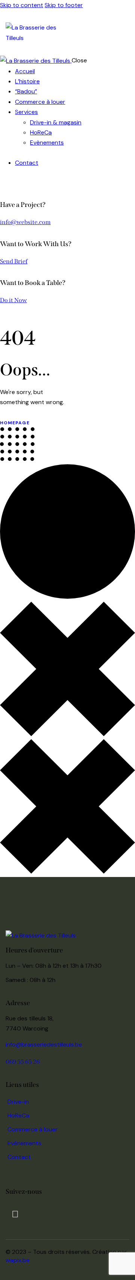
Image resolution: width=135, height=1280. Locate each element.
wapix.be (18, 1260)
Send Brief (13, 261)
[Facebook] (15, 1214)
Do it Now (13, 300)
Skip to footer (64, 5)
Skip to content (21, 5)
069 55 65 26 (23, 1061)
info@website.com (25, 222)
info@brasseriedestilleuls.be (44, 1044)
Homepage (15, 423)
